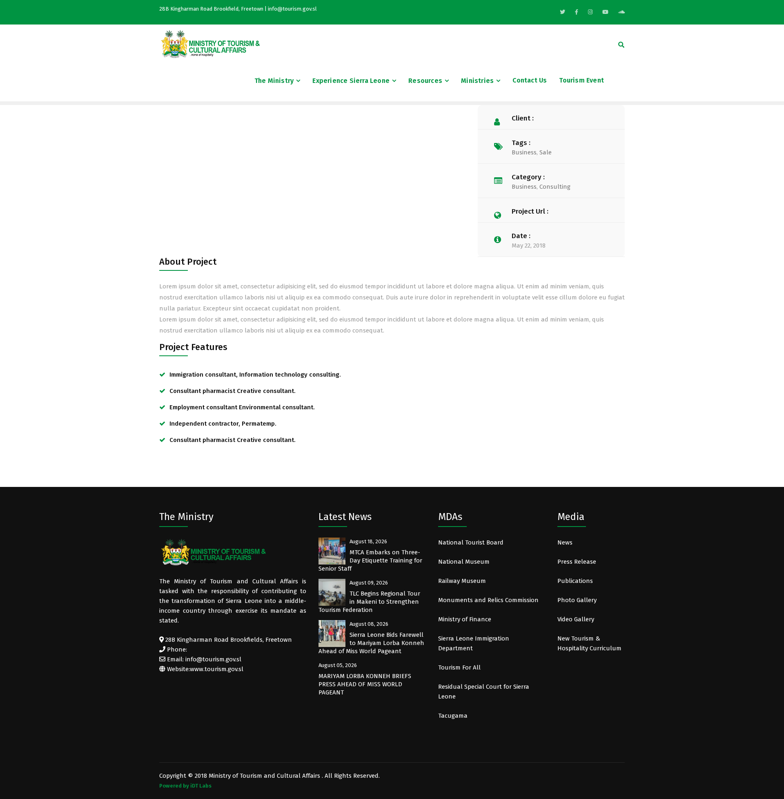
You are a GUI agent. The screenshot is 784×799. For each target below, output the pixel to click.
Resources (425, 81)
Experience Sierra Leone (351, 81)
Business (524, 152)
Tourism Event (581, 80)
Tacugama (453, 715)
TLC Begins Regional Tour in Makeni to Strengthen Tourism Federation (369, 602)
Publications (575, 581)
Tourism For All (459, 667)
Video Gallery (575, 619)
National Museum (464, 561)
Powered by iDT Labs (185, 786)
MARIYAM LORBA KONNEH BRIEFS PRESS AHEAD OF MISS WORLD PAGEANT (364, 684)
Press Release (576, 561)
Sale (545, 152)
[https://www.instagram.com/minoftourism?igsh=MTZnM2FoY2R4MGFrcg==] (590, 12)
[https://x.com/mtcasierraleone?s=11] (562, 12)
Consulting (554, 186)
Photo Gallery (577, 600)
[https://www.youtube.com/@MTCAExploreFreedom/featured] (605, 12)
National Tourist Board (470, 542)
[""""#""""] (576, 12)
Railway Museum (462, 581)
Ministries (477, 81)
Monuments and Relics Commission (488, 600)
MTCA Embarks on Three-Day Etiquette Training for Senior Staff (370, 560)
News (564, 542)
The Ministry (274, 81)
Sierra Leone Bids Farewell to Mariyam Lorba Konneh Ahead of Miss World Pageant (371, 643)
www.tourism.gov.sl (216, 669)
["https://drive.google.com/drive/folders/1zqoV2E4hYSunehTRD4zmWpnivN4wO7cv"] (621, 12)
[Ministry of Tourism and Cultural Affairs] (210, 43)
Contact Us (529, 80)
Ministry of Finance (464, 619)
